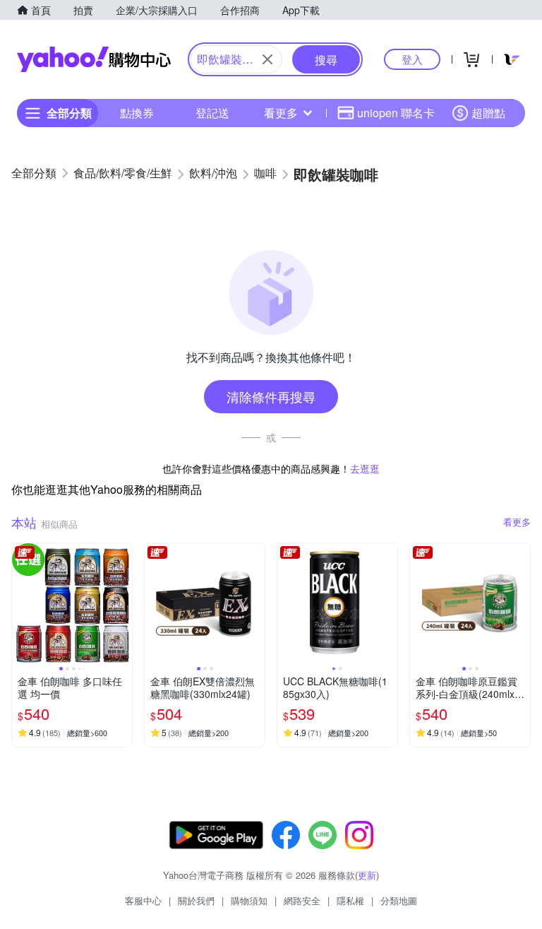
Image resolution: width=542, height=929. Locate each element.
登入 (412, 59)
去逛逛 (365, 468)
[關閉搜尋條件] (267, 59)
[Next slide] (123, 603)
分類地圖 (398, 900)
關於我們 (196, 900)
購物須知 (249, 900)
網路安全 (302, 900)
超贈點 (488, 113)
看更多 (281, 113)
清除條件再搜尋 (271, 396)
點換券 (137, 113)
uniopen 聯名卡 (396, 113)
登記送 (212, 113)
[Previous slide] (21, 603)
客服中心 (143, 900)
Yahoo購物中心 (94, 59)
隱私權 (350, 900)
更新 (367, 875)
